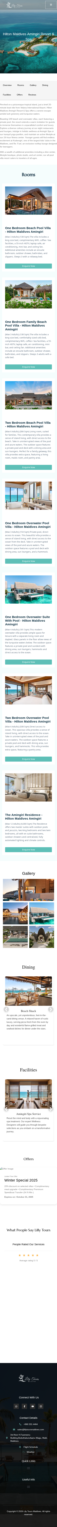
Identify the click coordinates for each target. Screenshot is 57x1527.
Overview (7, 85)
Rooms (20, 85)
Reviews (32, 95)
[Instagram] (40, 1406)
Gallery (33, 85)
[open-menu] (51, 5)
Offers (20, 95)
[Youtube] (32, 1406)
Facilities (7, 95)
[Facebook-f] (24, 1406)
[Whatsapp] (16, 1406)
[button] (28, 1468)
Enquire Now (28, 266)
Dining (45, 85)
